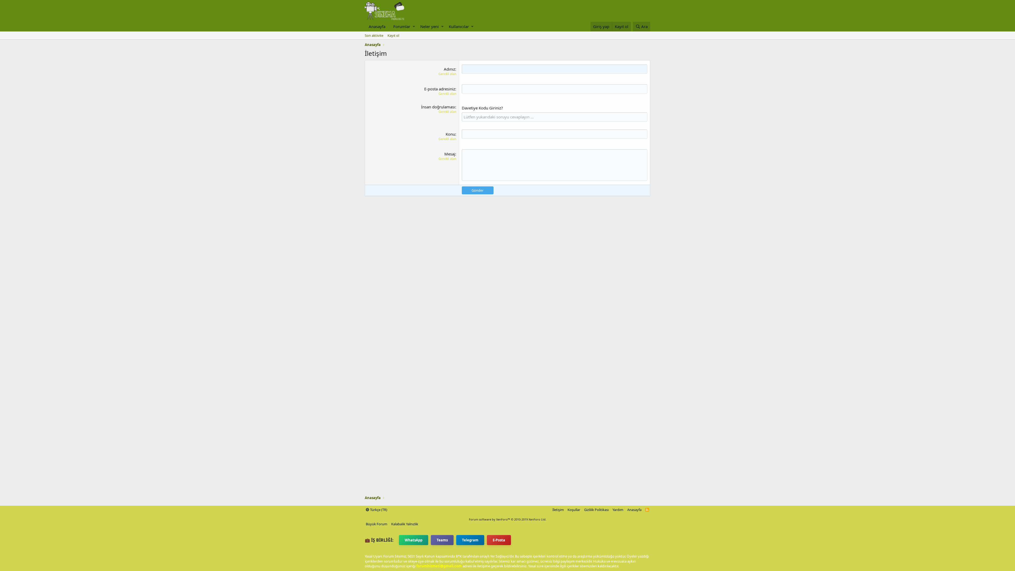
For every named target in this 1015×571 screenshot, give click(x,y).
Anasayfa (377, 26)
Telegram (470, 540)
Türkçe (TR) (378, 509)
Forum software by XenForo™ (507, 519)
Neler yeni (429, 26)
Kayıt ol (393, 35)
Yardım (617, 509)
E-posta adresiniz (439, 88)
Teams (442, 540)
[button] (413, 26)
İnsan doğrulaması (438, 106)
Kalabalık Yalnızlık (404, 524)
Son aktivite (374, 35)
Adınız (449, 69)
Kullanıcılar (459, 26)
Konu (450, 134)
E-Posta (499, 540)
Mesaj (449, 153)
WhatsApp (413, 540)
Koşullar (574, 509)
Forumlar (401, 26)
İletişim (558, 509)
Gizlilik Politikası (596, 509)
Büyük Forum (376, 524)
